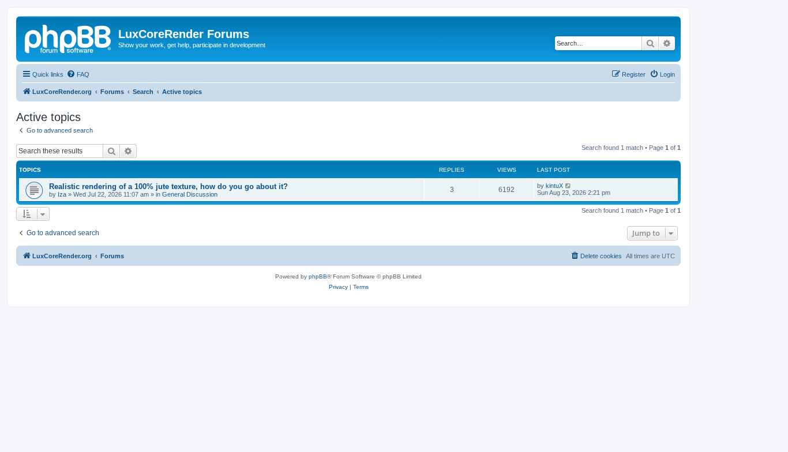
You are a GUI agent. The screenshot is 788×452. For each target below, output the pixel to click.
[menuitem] (77, 74)
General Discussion (189, 194)
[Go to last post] (568, 185)
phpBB (318, 276)
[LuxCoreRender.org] (68, 37)
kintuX (554, 185)
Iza (62, 194)
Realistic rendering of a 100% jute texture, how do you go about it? (168, 186)
